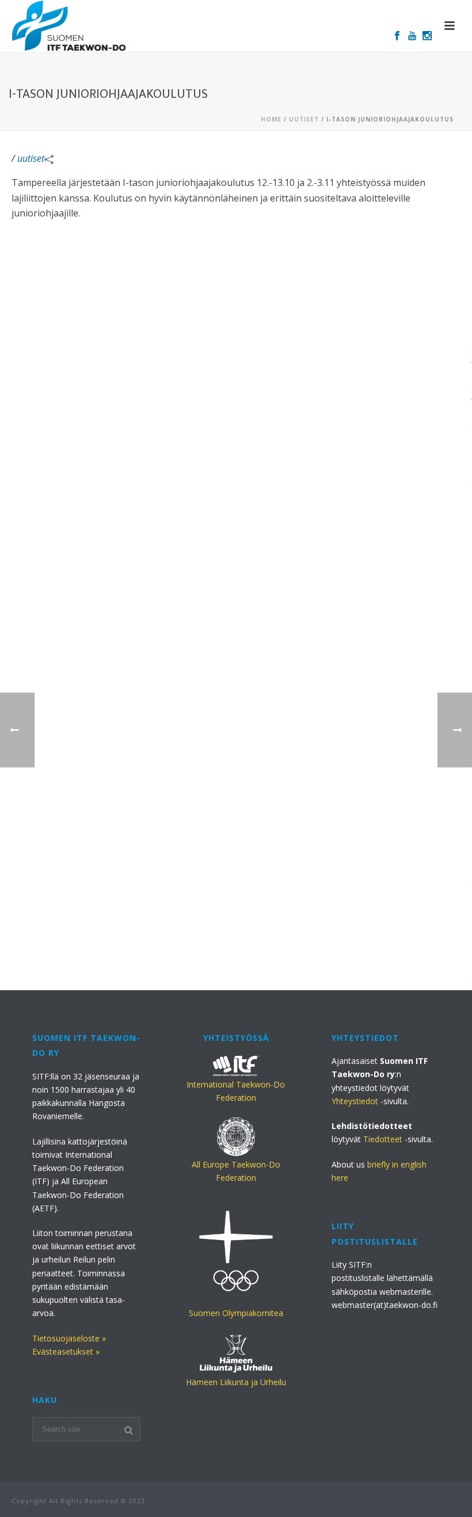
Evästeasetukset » (66, 1351)
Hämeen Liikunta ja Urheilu (236, 1382)
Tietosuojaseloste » (69, 1338)
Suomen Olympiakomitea (236, 1312)
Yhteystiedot (355, 1101)
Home (271, 119)
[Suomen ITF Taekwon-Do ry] (69, 26)
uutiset (304, 119)
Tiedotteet (382, 1139)
